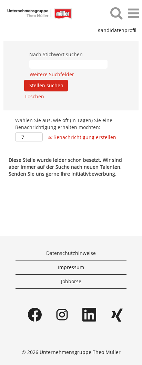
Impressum (71, 267)
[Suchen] (116, 12)
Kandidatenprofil (117, 30)
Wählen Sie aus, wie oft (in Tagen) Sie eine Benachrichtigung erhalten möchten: (63, 123)
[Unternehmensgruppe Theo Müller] (36, 13)
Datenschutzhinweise (71, 253)
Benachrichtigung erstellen (84, 137)
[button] (133, 13)
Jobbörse (71, 281)
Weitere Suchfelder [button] (52, 74)
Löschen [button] (34, 96)
